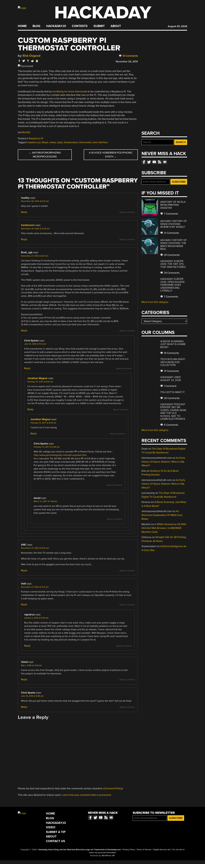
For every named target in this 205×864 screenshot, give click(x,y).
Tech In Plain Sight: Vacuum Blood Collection (172, 362)
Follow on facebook (144, 162)
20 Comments (171, 255)
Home (22, 26)
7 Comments (170, 213)
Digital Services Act (162, 849)
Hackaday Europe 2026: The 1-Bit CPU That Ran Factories (173, 264)
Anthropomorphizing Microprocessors (45, 154)
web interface (100, 142)
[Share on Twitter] (23, 60)
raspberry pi (34, 142)
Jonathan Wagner (37, 378)
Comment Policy (113, 788)
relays (52, 142)
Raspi (45, 142)
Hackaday (102, 12)
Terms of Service (144, 849)
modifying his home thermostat (70, 91)
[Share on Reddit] (32, 60)
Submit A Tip (56, 832)
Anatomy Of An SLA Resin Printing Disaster (172, 204)
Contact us (165, 162)
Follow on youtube (154, 162)
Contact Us (55, 841)
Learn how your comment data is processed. (87, 795)
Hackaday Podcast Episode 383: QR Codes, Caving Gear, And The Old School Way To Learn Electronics (173, 412)
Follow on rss (159, 162)
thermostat (85, 142)
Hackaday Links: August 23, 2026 (170, 379)
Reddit (25, 132)
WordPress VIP (108, 855)
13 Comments (130, 55)
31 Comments (171, 371)
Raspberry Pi (36, 138)
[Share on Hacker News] (28, 60)
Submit (99, 26)
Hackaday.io (56, 26)
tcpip (60, 142)
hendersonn (28, 225)
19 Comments (171, 353)
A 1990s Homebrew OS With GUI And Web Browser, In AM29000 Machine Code (164, 528)
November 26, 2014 (127, 61)
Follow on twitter (149, 162)
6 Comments (170, 424)
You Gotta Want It (172, 392)
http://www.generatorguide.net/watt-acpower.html (60, 455)
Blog (36, 26)
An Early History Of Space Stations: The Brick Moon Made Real (173, 245)
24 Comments (171, 272)
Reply (24, 212)
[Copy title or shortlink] (36, 61)
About (116, 26)
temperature (71, 142)
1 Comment (169, 386)
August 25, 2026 (177, 26)
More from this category (155, 302)
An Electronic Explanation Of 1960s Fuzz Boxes (162, 515)
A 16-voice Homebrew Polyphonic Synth (111, 154)
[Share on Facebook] (19, 60)
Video (50, 827)
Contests (79, 26)
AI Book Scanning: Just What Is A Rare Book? (173, 344)
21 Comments (171, 233)
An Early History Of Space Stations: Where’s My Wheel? (173, 224)
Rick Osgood (31, 56)
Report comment (127, 212)
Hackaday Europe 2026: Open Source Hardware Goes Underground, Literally (172, 284)
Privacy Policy (128, 849)
